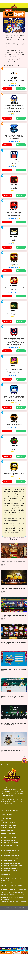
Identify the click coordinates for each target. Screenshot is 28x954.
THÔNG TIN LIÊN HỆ (7, 830)
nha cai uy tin (7, 882)
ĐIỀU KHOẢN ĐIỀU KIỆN (8, 825)
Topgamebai (5, 889)
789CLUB (17, 858)
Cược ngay (8, 88)
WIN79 (18, 868)
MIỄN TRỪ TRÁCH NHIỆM (8, 827)
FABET (14, 838)
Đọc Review (21, 88)
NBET (17, 845)
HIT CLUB (16, 855)
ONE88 (13, 840)
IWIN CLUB (18, 865)
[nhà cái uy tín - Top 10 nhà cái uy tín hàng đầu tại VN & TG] (14, 5)
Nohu (2, 892)
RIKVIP (15, 870)
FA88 (15, 853)
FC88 (15, 848)
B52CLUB (16, 860)
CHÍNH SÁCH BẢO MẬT (8, 822)
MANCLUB (18, 863)
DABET (16, 843)
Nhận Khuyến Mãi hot (13, 85)
